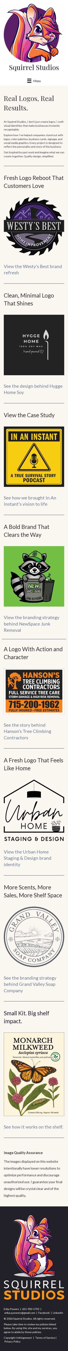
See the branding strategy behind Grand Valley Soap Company (30, 984)
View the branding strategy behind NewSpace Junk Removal (31, 624)
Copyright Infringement (18, 1337)
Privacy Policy (12, 1341)
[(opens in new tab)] (34, 226)
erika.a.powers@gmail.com (19, 1312)
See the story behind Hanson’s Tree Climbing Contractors (27, 731)
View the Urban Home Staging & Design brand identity (27, 858)
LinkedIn (58, 1312)
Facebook (44, 1312)
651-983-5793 (30, 1309)
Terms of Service (45, 1337)
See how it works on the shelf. (33, 1126)
